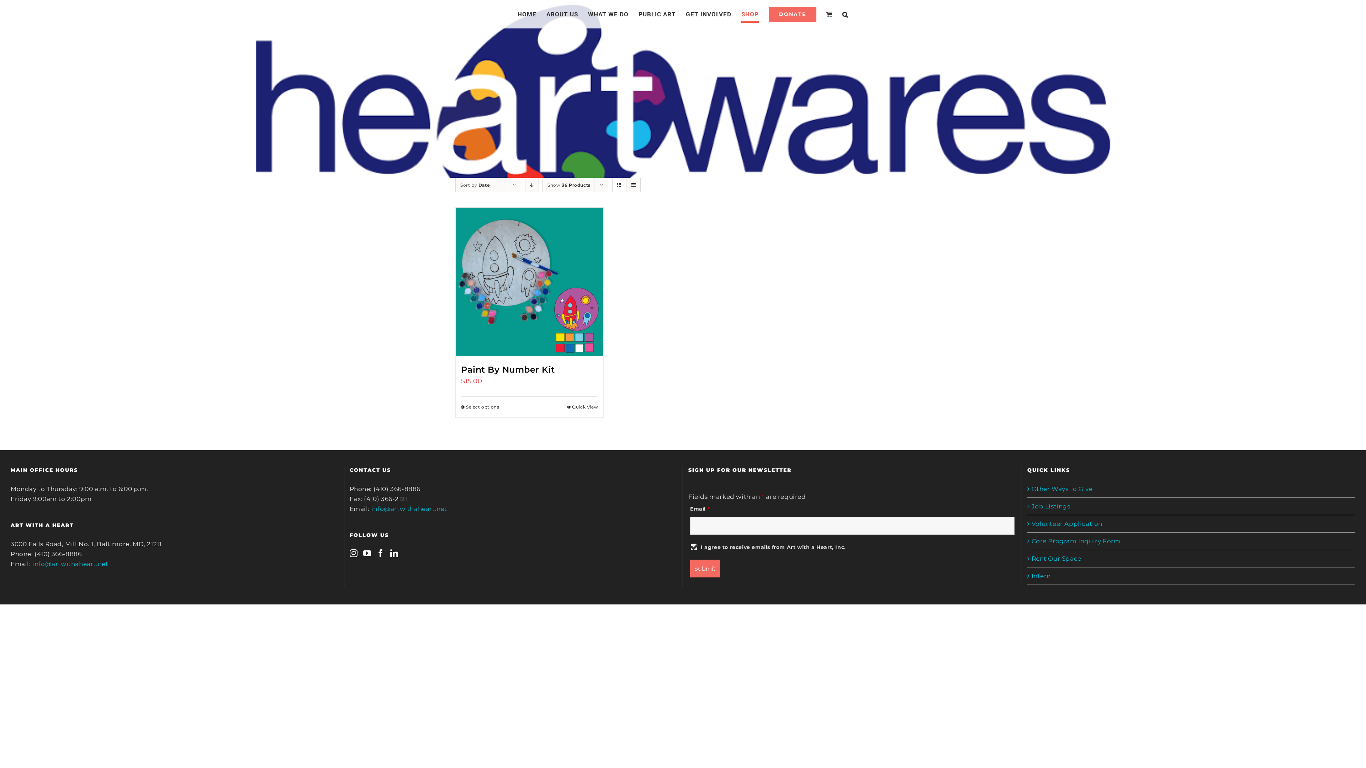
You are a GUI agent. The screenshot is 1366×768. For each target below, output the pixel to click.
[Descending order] (532, 185)
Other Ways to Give (1062, 488)
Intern (1041, 576)
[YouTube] (367, 553)
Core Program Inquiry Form (1076, 541)
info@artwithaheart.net (70, 563)
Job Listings (1051, 506)
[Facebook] (381, 553)
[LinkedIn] (394, 553)
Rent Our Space (1056, 558)
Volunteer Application (1067, 523)
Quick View (585, 407)
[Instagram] (354, 553)
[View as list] (633, 185)
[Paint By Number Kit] (529, 282)
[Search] (837, 14)
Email (700, 509)
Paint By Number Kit (508, 369)
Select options (482, 407)
